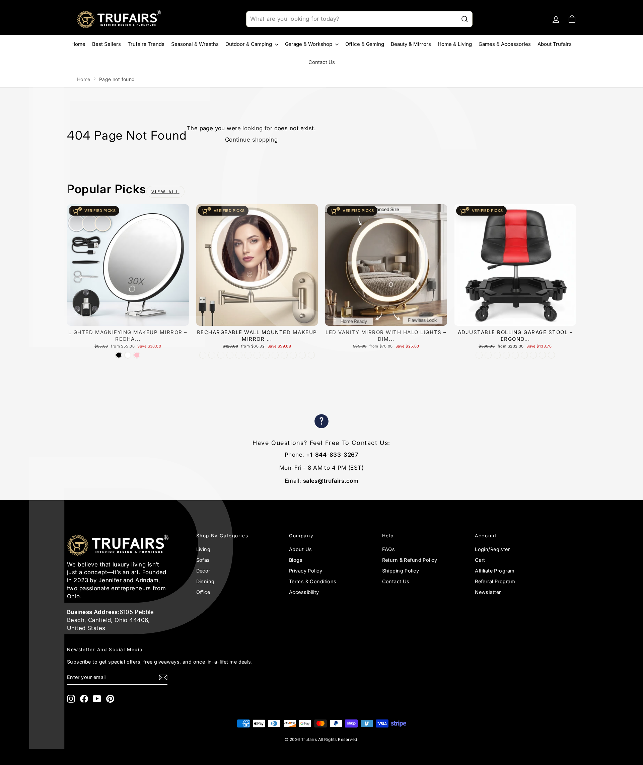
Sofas (203, 560)
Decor (203, 570)
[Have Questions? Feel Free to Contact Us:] (321, 422)
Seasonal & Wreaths (195, 44)
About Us (300, 549)
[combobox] (359, 19)
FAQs (388, 549)
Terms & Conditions (313, 581)
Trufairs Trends (146, 44)
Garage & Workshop (309, 44)
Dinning (205, 581)
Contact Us (321, 62)
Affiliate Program (494, 570)
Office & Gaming (364, 44)
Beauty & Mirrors (411, 44)
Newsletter (488, 592)
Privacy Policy (305, 570)
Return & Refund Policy (409, 560)
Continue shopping (251, 139)
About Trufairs (555, 44)
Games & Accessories (505, 44)
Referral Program (495, 581)
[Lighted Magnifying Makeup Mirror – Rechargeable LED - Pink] (137, 355)
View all (165, 191)
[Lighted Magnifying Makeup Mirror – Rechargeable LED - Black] (119, 355)
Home (78, 44)
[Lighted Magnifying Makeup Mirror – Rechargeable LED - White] (128, 355)
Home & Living (455, 44)
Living (203, 549)
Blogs (295, 560)
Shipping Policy (400, 570)
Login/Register (492, 549)
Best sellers (106, 44)
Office (203, 592)
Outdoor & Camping (249, 44)
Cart (480, 560)
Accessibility (304, 592)
